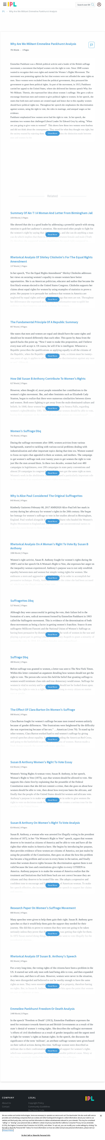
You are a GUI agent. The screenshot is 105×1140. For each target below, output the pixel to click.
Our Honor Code (36, 1110)
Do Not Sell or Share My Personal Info (36, 1135)
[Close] (101, 1116)
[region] (52, 1126)
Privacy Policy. (8, 1130)
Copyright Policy (36, 1103)
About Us (6, 1103)
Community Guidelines (39, 1106)
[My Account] (100, 4)
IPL (3, 11)
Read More (52, 234)
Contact (5, 1106)
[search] (92, 4)
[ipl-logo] (12, 5)
